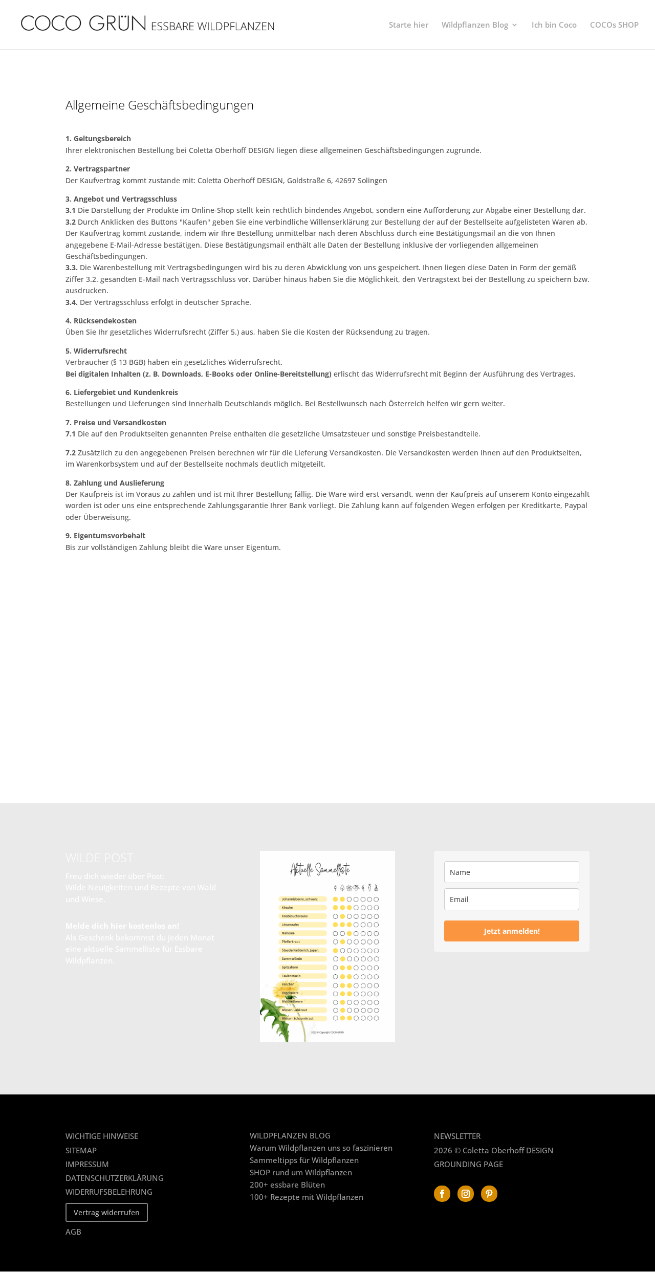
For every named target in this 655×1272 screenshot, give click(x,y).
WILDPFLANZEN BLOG (290, 1135)
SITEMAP (81, 1150)
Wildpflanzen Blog (475, 25)
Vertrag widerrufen (107, 1212)
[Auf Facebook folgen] (442, 1194)
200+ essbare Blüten (287, 1184)
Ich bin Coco (554, 25)
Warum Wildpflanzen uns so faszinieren (321, 1148)
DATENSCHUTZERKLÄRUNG (115, 1178)
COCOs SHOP (614, 25)
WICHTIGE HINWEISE (102, 1136)
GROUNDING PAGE (468, 1164)
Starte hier (408, 25)
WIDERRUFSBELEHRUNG (109, 1192)
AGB (73, 1231)
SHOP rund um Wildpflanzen (301, 1172)
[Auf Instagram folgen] (465, 1194)
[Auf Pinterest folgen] (489, 1194)
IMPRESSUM (87, 1164)
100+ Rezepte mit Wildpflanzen (306, 1197)
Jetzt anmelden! (512, 931)
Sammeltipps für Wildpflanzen (304, 1160)
